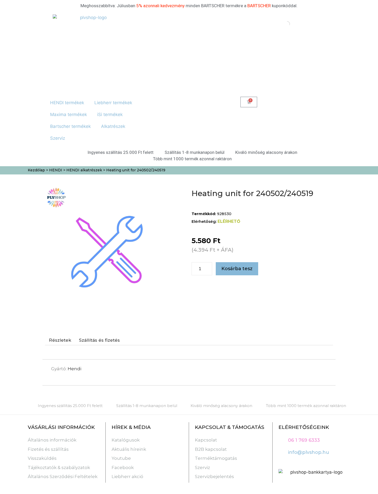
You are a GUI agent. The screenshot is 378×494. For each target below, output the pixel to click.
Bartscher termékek (70, 126)
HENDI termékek (67, 102)
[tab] (60, 340)
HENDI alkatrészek (84, 170)
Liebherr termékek (113, 102)
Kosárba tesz (237, 268)
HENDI (55, 170)
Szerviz (57, 138)
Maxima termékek (68, 114)
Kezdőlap (36, 170)
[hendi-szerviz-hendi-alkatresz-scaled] (108, 250)
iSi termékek (110, 114)
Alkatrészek (113, 126)
